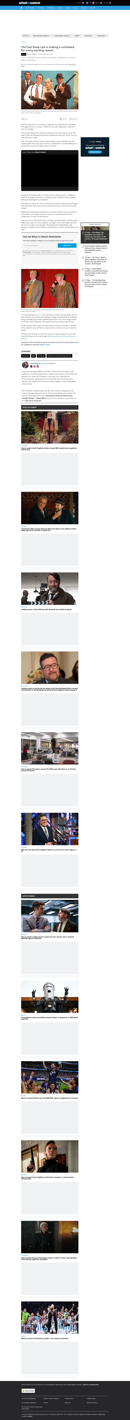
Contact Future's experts (51, 1398)
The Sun (38, 315)
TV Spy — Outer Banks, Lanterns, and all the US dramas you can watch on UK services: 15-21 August (96, 272)
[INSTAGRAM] (35, 366)
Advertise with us (92, 1403)
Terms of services (46, 251)
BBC (33, 356)
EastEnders (88, 36)
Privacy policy (69, 1398)
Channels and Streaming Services (59, 356)
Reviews (84, 8)
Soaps (68, 8)
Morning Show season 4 (41, 36)
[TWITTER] (31, 366)
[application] (49, 170)
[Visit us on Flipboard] (93, 3)
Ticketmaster (54, 336)
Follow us (64, 119)
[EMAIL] (38, 366)
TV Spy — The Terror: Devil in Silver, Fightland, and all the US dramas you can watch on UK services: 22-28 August (96, 261)
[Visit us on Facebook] (87, 3)
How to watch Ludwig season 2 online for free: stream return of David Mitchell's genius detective (96, 249)
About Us (68, 1403)
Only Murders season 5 (61, 36)
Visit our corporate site (90, 1384)
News (23, 54)
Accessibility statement (29, 1403)
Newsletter (75, 119)
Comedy (24, 42)
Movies (60, 8)
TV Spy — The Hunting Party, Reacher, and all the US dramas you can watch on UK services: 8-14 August (96, 283)
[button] (107, 3)
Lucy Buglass (33, 54)
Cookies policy (91, 1398)
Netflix (77, 36)
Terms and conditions (28, 1398)
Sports (75, 8)
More (92, 8)
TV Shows (40, 8)
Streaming (51, 8)
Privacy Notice (27, 252)
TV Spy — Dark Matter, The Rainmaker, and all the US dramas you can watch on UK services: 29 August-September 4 (96, 237)
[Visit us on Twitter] (90, 3)
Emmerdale (101, 36)
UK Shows (25, 356)
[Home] (21, 8)
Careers (45, 1403)
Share (25, 119)
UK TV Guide (29, 8)
